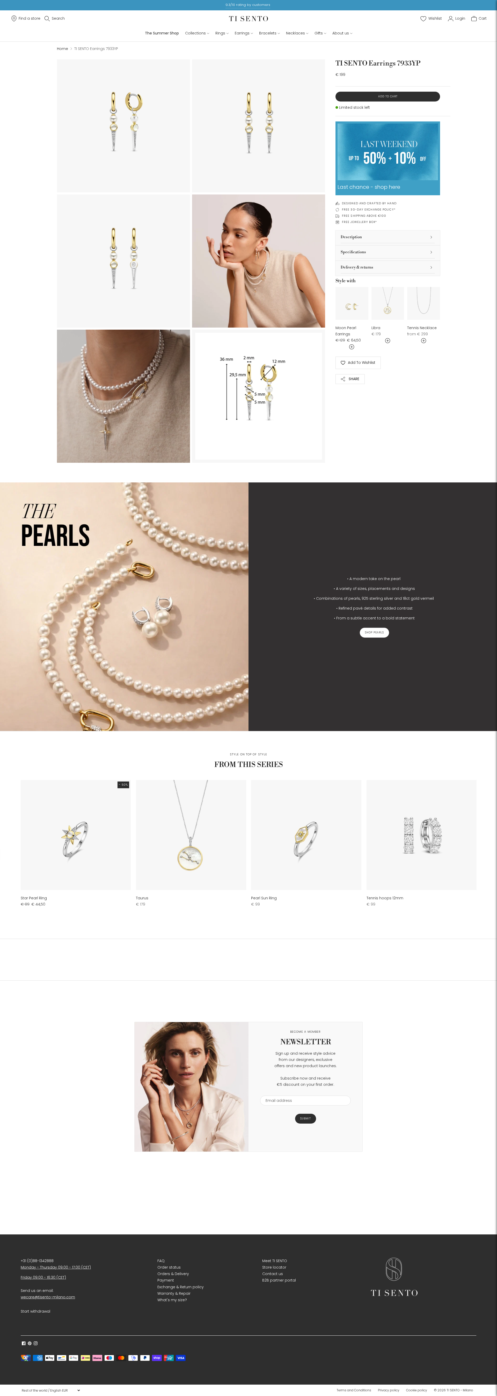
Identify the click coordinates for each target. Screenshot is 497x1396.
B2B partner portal (279, 1280)
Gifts (319, 33)
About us (340, 33)
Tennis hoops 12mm (385, 898)
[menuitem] (355, 1390)
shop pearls (374, 632)
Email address (276, 1092)
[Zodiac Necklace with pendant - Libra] (387, 303)
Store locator (274, 1267)
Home (62, 48)
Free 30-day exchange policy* (369, 209)
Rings (220, 33)
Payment (165, 1280)
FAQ (161, 1260)
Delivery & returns (357, 267)
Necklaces (295, 33)
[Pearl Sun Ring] (306, 835)
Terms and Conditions (354, 1390)
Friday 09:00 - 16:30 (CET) (43, 1277)
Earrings (242, 33)
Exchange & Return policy (180, 1287)
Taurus (142, 898)
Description (351, 237)
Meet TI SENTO (274, 1260)
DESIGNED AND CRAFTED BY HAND (369, 203)
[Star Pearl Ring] (76, 835)
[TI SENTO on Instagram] (36, 1344)
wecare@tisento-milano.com (48, 1297)
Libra (375, 327)
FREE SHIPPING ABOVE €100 (364, 216)
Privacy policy (388, 1390)
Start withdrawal (35, 1311)
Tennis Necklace (422, 327)
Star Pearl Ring (34, 898)
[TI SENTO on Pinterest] (30, 1344)
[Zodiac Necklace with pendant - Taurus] (191, 835)
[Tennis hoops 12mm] (422, 835)
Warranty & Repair (174, 1293)
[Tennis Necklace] (423, 303)
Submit (305, 1118)
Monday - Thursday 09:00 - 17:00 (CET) (56, 1267)
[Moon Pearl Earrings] (351, 303)
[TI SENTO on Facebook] (24, 1344)
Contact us (272, 1273)
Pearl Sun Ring (264, 898)
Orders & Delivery (173, 1273)
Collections (195, 33)
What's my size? (172, 1300)
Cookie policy (416, 1390)
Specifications (353, 252)
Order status (169, 1267)
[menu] (51, 1390)
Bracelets (267, 33)
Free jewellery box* (359, 222)
